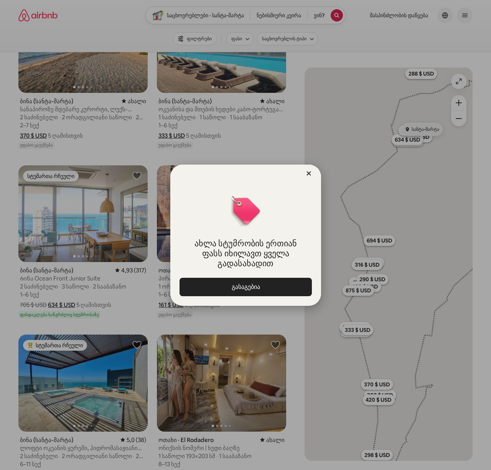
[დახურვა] (309, 173)
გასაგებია (245, 287)
